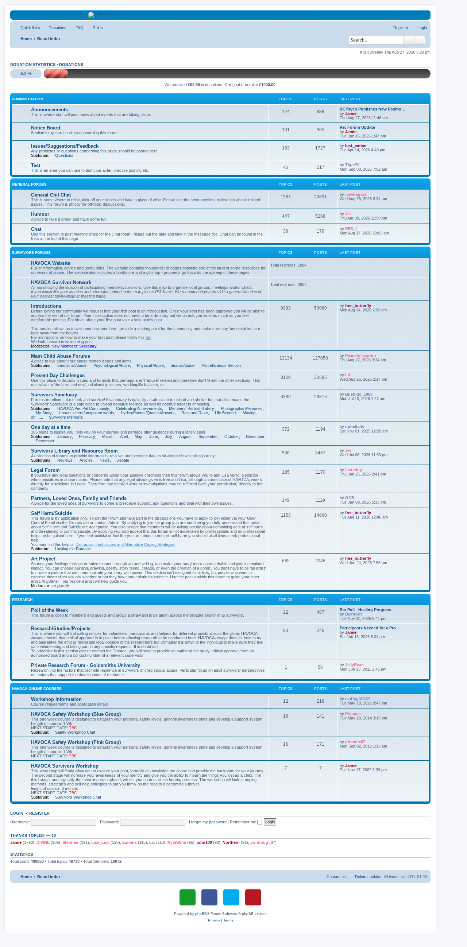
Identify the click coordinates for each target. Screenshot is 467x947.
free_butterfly (358, 305)
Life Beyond (225, 413)
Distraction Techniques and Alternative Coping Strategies (125, 544)
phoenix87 (355, 742)
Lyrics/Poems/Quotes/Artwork (148, 413)
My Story (44, 413)
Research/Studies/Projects (60, 628)
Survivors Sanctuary (54, 394)
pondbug (259, 842)
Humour (40, 214)
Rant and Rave (194, 413)
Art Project (43, 559)
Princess (353, 713)
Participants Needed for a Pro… (370, 628)
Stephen (70, 842)
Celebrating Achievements (139, 408)
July (168, 436)
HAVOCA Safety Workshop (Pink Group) (76, 742)
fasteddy (353, 469)
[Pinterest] (253, 897)
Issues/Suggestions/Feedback (65, 146)
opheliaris (354, 426)
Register (39, 813)
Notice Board (45, 128)
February (87, 436)
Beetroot (353, 614)
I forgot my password (208, 822)
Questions (64, 155)
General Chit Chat (51, 195)
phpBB (201, 914)
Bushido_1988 (359, 394)
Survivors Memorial (66, 417)
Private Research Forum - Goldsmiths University (85, 665)
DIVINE (43, 842)
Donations (71, 64)
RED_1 (351, 228)
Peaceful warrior (360, 355)
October (231, 436)
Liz (348, 375)
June (153, 436)
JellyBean (354, 665)
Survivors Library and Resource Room (74, 451)
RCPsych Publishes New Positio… (372, 109)
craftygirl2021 (358, 698)
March (107, 436)
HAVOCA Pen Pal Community (83, 408)
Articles (86, 460)
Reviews (65, 460)
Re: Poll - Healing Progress (365, 610)
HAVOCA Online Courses (37, 689)
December (45, 441)
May (138, 436)
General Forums (29, 184)
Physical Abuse (150, 365)
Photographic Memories (242, 408)
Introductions (46, 306)
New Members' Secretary (74, 346)
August (185, 436)
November (255, 436)
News (105, 460)
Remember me (243, 822)
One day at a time (50, 427)
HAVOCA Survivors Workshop (65, 766)
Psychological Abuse (111, 365)
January (64, 436)
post (158, 320)
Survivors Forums (31, 253)
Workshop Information (56, 699)
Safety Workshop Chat (75, 732)
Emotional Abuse (71, 365)
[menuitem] (54, 27)
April (124, 436)
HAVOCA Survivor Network (61, 282)
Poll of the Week (49, 610)
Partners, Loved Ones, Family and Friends (79, 498)
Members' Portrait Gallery (191, 408)
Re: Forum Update (357, 127)
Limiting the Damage (73, 549)
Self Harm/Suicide (51, 513)
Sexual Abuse (182, 365)
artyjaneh (60, 585)
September (208, 436)
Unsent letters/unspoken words (86, 413)
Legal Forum (45, 470)
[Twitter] (231, 897)
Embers (129, 842)
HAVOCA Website (50, 263)
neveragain (355, 194)
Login (16, 813)
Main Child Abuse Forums (60, 356)
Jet (348, 213)
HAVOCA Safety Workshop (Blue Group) (76, 714)
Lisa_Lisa (100, 842)
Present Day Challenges (58, 375)
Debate (122, 460)
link (148, 337)
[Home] (220, 15)
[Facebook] (209, 897)
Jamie (350, 113)
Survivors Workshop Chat (78, 797)
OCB (349, 498)
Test (35, 165)
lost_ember (356, 145)
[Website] (188, 897)
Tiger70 (352, 165)
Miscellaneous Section (221, 365)
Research (22, 600)
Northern (231, 842)
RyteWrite (176, 842)
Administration (27, 99)
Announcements (49, 109)
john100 (204, 842)
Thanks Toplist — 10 (33, 835)
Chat (36, 229)
